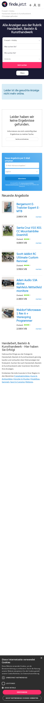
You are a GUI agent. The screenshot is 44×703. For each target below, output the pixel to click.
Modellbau (35, 379)
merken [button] (38, 217)
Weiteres (29, 382)
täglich (8, 171)
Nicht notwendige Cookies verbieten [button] (22, 698)
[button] (22, 73)
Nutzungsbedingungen (12, 184)
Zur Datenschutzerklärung (30, 673)
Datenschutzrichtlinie (27, 183)
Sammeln (6, 382)
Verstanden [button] (22, 692)
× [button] (41, 658)
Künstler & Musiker (21, 379)
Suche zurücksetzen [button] (22, 139)
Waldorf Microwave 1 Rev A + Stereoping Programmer (28, 315)
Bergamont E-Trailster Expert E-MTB (27, 207)
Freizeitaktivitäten (22, 376)
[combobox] (22, 47)
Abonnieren (22, 178)
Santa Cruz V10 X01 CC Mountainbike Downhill (29, 231)
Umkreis (7, 59)
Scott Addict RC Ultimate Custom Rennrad (27, 257)
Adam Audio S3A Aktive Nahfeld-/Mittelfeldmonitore (29, 285)
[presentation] (30, 5)
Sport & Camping (17, 382)
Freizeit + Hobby (10, 40)
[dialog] (22, 679)
